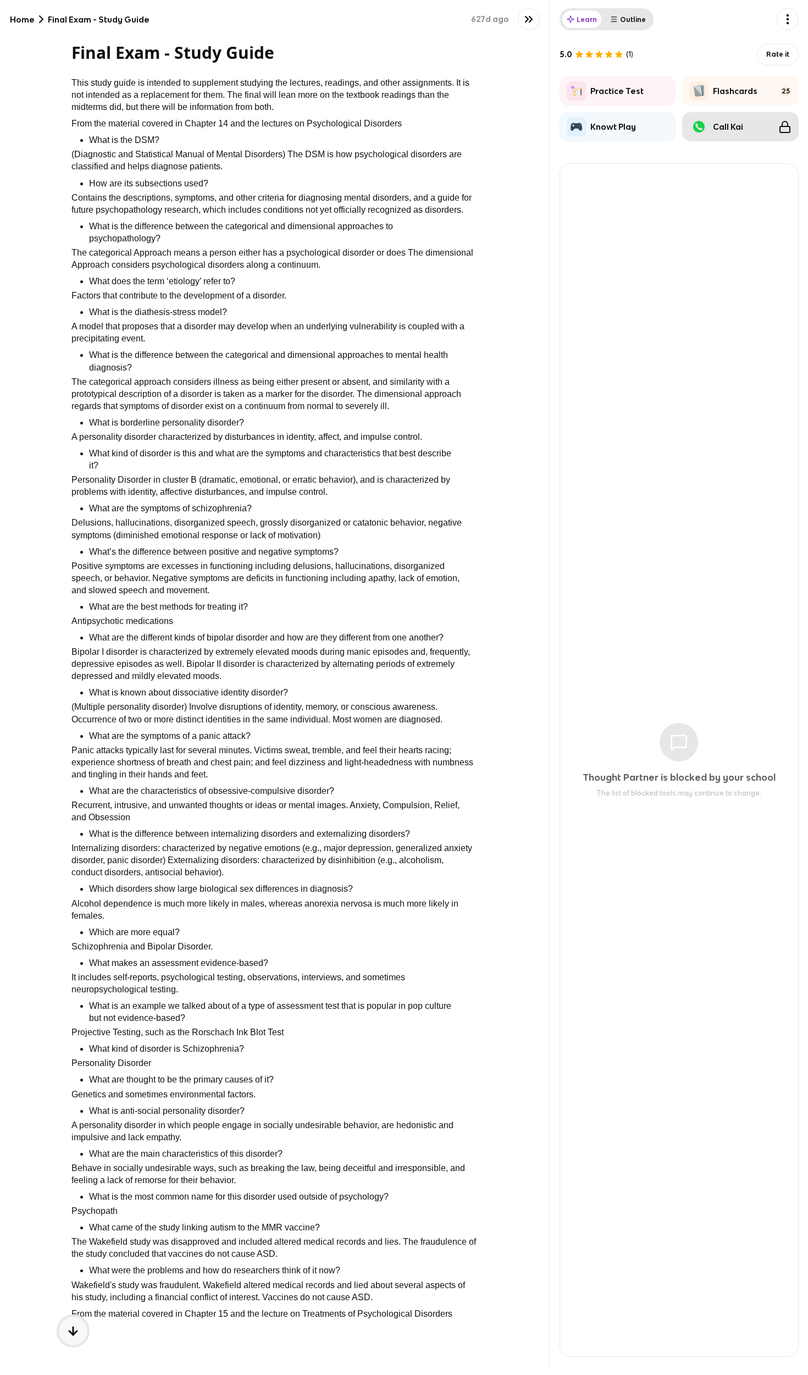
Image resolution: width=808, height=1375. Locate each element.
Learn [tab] (587, 19)
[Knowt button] (529, 19)
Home (22, 19)
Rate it (777, 54)
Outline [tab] (633, 19)
